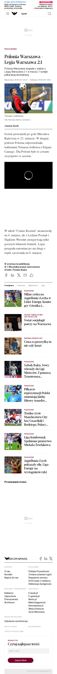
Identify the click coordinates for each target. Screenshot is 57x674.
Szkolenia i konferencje (16, 621)
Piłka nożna (10, 49)
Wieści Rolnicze (36, 609)
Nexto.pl (32, 599)
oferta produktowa (14, 631)
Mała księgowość (37, 602)
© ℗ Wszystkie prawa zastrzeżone (22, 267)
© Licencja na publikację (17, 264)
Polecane (21, 285)
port (24, 13)
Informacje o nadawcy (39, 581)
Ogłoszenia (10, 596)
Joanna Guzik (11, 126)
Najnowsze (33, 285)
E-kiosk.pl (33, 593)
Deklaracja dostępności (39, 584)
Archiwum (9, 602)
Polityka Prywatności (38, 571)
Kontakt (8, 574)
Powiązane (9, 285)
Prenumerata (11, 599)
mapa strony (10, 627)
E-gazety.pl (34, 596)
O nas (7, 571)
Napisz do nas (11, 577)
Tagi (43, 285)
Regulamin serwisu (38, 577)
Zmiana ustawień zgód (39, 574)
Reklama (8, 593)
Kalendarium (34, 627)
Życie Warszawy (36, 612)
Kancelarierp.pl (35, 605)
